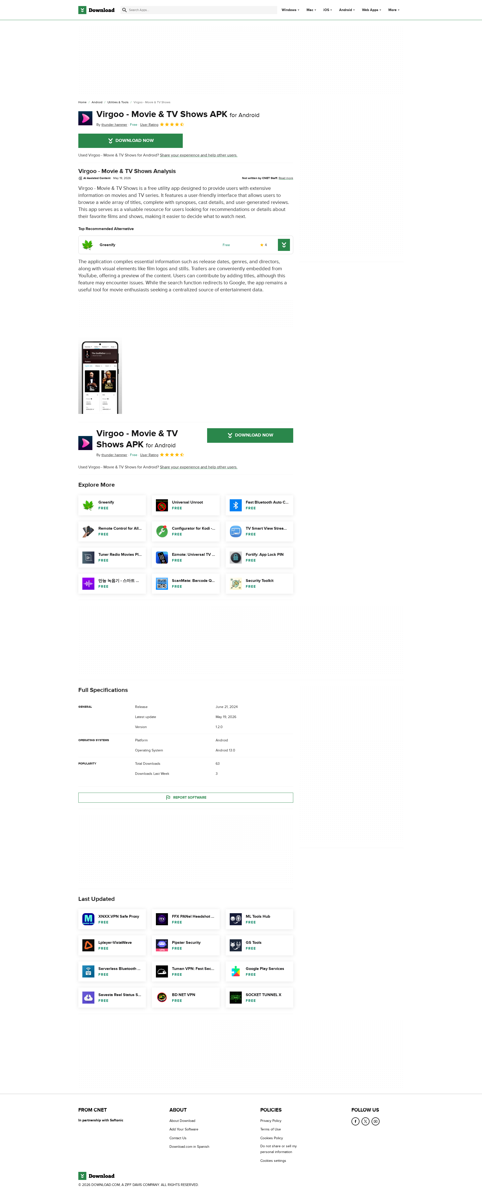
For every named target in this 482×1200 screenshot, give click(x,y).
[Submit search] (124, 10)
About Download (182, 1121)
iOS (326, 10)
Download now (134, 140)
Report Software (189, 797)
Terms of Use (270, 1129)
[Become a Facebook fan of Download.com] (355, 1121)
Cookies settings (273, 1161)
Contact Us (178, 1138)
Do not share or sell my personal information (278, 1149)
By (111, 125)
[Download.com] (96, 10)
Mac (310, 10)
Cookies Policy (271, 1138)
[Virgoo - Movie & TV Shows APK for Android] (85, 118)
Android (345, 10)
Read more (286, 178)
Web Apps (370, 10)
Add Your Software (183, 1129)
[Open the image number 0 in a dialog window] (100, 375)
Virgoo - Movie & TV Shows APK (178, 114)
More (392, 10)
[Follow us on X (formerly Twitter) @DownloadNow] (366, 1121)
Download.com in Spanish (189, 1146)
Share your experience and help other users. (198, 155)
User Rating (149, 125)
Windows (289, 10)
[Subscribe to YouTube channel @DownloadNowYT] (376, 1121)
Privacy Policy (270, 1121)
